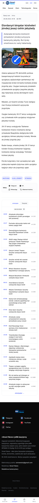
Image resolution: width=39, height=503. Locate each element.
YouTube (27, 422)
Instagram (9, 422)
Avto (13, 15)
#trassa (28, 178)
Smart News (14, 466)
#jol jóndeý (17, 178)
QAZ (31, 3)
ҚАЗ (27, 3)
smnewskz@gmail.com (24, 462)
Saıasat (10, 8)
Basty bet (6, 15)
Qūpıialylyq (33, 488)
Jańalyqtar (15, 203)
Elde (4, 8)
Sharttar (4, 490)
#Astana (6, 178)
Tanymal (24, 203)
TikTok (8, 427)
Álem (17, 8)
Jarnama (11, 490)
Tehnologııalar (26, 8)
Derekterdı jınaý (23, 488)
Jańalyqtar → (19, 393)
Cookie (15, 488)
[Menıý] (3, 3)
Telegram (9, 418)
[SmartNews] (10, 3)
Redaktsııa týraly (7, 488)
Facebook (27, 418)
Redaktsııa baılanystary (10, 469)
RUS (35, 3)
